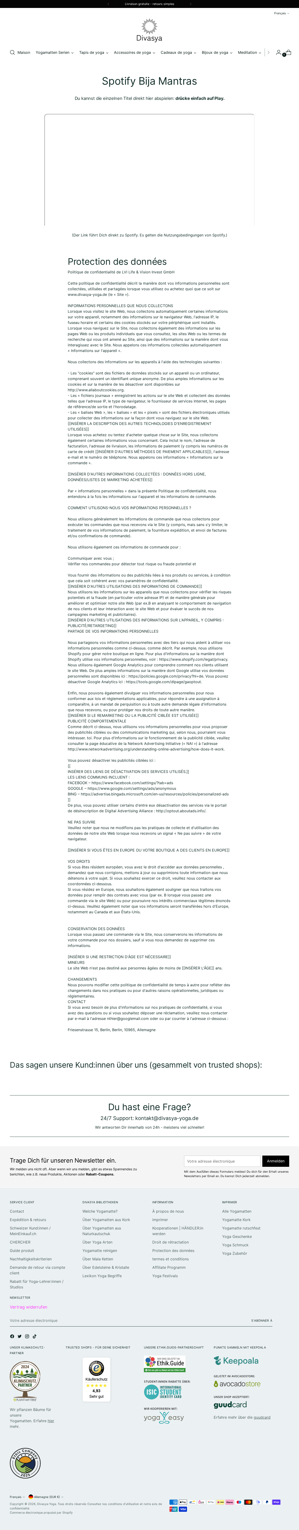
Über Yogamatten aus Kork (106, 1219)
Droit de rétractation (170, 1242)
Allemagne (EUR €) (47, 1497)
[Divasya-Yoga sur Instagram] (27, 1337)
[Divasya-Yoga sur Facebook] (12, 1337)
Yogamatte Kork (236, 1219)
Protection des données (173, 1250)
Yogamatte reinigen (99, 1250)
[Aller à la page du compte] (276, 52)
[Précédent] (108, 4)
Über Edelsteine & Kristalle (105, 1267)
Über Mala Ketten (97, 1259)
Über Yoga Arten (97, 1242)
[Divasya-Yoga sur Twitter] (20, 1337)
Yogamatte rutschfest (241, 1228)
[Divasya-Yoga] (149, 30)
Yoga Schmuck (235, 1245)
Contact (17, 1211)
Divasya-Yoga (46, 1504)
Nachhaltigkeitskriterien (31, 1259)
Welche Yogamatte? (99, 1211)
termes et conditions (170, 1259)
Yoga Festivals (165, 1275)
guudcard (262, 1417)
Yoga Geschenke (237, 1236)
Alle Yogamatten (236, 1211)
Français (280, 13)
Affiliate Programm (169, 1267)
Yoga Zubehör (234, 1253)
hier (51, 1420)
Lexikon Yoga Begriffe (102, 1275)
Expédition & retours (28, 1219)
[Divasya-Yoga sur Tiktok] (35, 1337)
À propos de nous (168, 1211)
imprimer (160, 1219)
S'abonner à (261, 1320)
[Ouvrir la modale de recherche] (12, 52)
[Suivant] (190, 4)
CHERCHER (20, 1242)
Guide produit (22, 1250)
